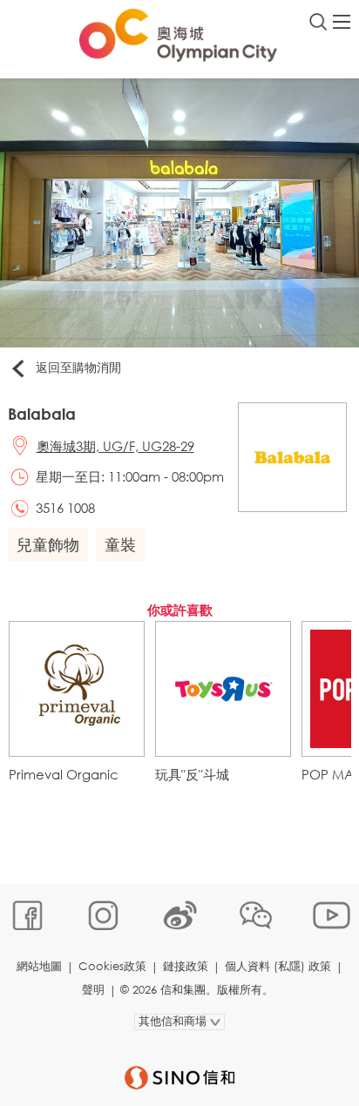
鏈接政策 (185, 966)
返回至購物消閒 (78, 367)
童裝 (120, 544)
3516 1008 (65, 507)
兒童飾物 (48, 544)
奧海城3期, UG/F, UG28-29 (115, 446)
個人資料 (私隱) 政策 (278, 966)
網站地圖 (39, 966)
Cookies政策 (112, 966)
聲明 (93, 989)
